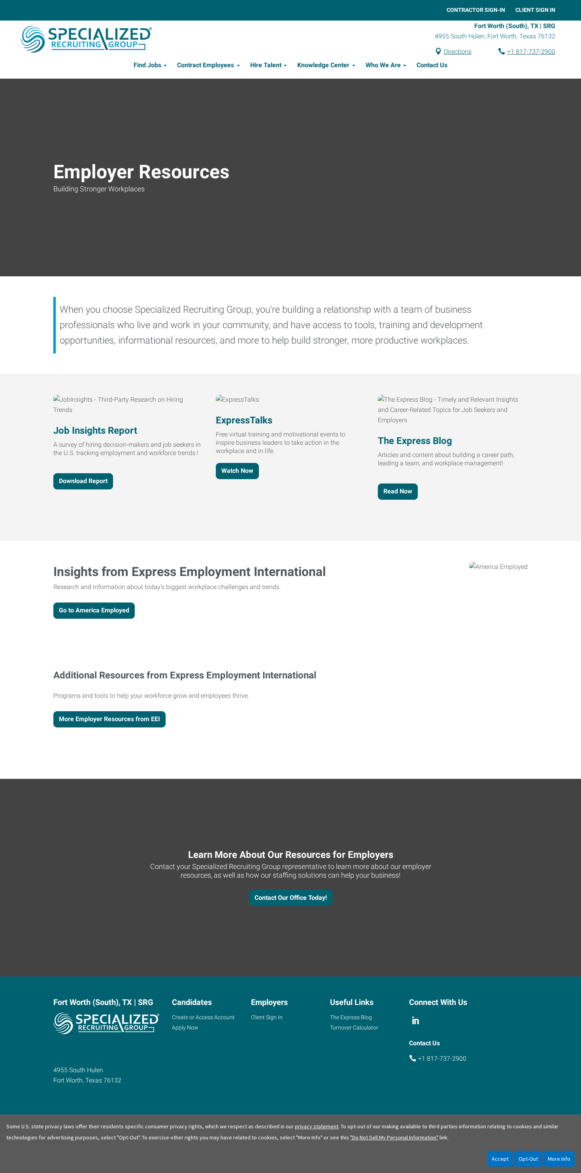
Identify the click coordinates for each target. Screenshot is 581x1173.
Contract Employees (205, 65)
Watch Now (237, 470)
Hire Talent (265, 65)
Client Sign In (535, 10)
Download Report (83, 481)
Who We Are (383, 65)
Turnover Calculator (354, 1027)
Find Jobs (147, 65)
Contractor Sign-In (476, 10)
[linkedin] (415, 1020)
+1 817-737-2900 (531, 51)
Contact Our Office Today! (291, 897)
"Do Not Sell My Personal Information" (394, 1137)
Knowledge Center (323, 65)
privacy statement (316, 1126)
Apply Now (185, 1027)
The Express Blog (351, 1017)
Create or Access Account (203, 1017)
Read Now (397, 491)
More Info (559, 1158)
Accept (500, 1158)
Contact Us (432, 65)
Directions (458, 51)
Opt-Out (528, 1158)
